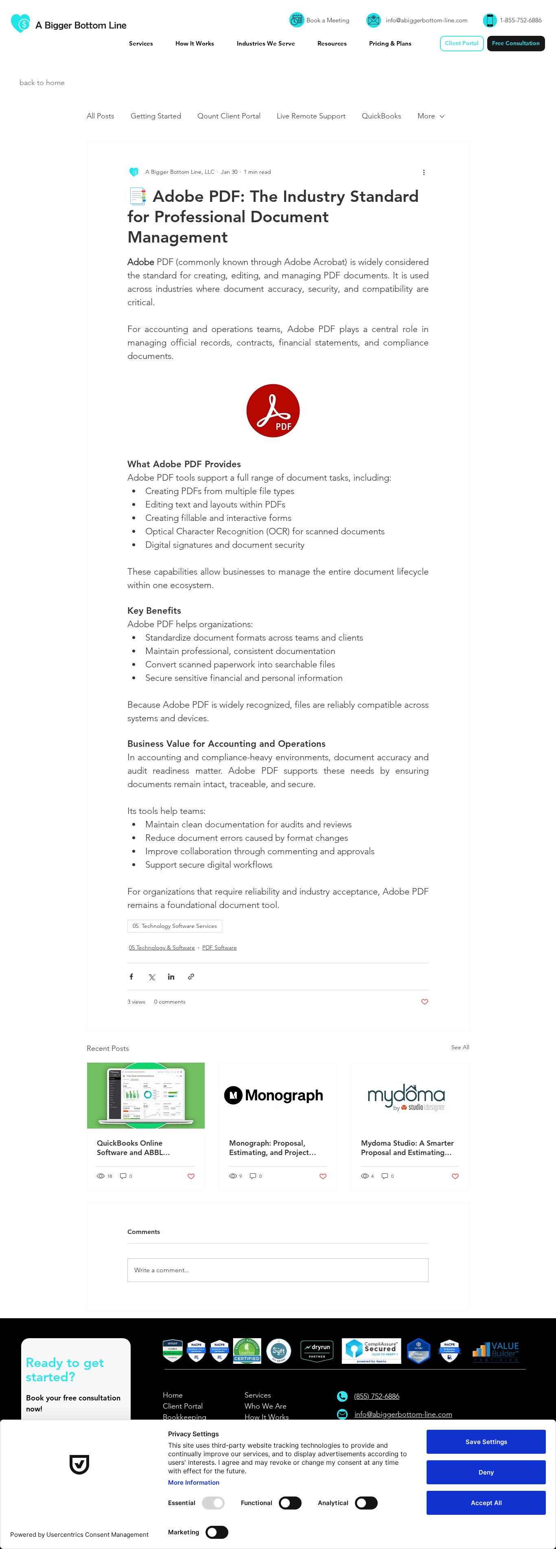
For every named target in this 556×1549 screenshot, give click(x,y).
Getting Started (156, 116)
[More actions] (424, 172)
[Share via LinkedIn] (171, 976)
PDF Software (219, 947)
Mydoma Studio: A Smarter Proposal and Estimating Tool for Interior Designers (407, 1147)
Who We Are (266, 1406)
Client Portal (183, 1406)
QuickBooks (381, 116)
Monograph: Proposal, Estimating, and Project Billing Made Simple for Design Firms (269, 1147)
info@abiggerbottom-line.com (427, 20)
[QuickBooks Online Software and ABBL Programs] (146, 1096)
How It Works (267, 1417)
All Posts (100, 116)
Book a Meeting (327, 20)
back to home (42, 82)
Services (258, 1395)
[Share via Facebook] (131, 976)
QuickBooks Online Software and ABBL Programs (130, 1147)
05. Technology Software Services (175, 926)
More (426, 116)
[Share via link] (191, 976)
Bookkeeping (184, 1417)
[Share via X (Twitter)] (151, 976)
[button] (149, 43)
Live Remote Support (311, 116)
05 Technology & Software (162, 947)
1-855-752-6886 (521, 20)
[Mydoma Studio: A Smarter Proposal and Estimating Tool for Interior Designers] (410, 1096)
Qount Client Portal (228, 116)
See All (460, 1047)
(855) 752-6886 (376, 1396)
